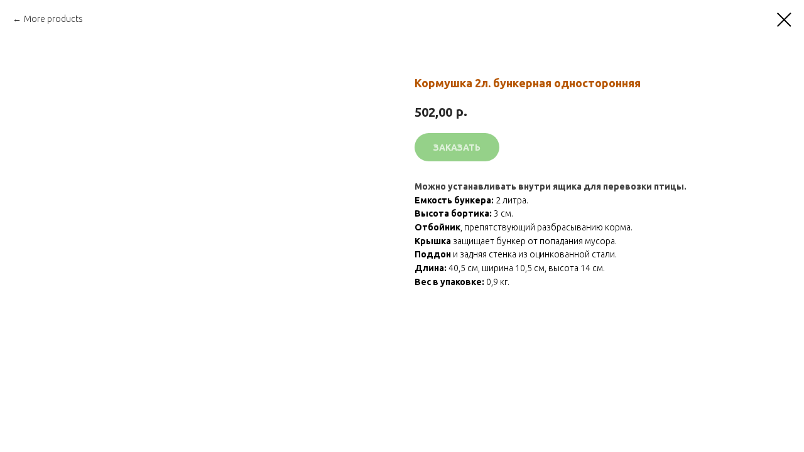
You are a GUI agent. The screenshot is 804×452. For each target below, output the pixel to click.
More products (53, 19)
